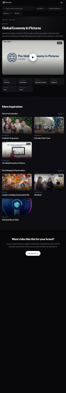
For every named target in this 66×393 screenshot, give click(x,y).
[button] (33, 57)
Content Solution (54, 8)
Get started (32, 253)
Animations (12, 19)
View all (60, 113)
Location (40, 8)
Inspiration (4, 19)
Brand (17, 13)
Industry (6, 13)
